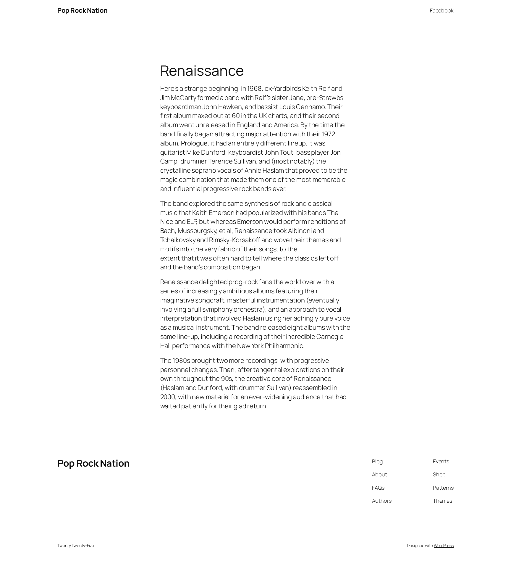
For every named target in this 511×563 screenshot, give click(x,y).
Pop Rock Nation (82, 10)
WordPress (444, 545)
